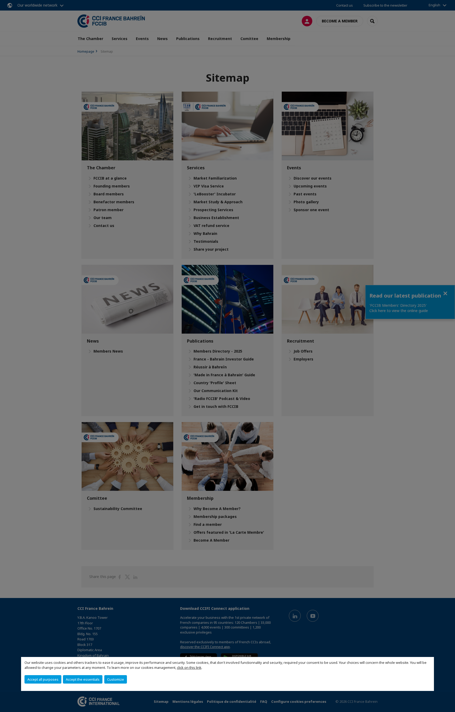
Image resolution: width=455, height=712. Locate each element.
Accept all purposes (42, 679)
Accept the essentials (83, 679)
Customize (115, 679)
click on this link (189, 667)
